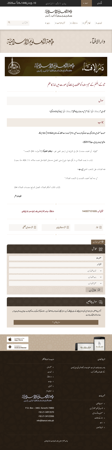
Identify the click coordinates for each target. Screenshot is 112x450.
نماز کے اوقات (99, 418)
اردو (86, 3)
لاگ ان (99, 3)
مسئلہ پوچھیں (99, 404)
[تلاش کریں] (9, 23)
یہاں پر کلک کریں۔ (95, 372)
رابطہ (48, 23)
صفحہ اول (49, 367)
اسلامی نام (49, 391)
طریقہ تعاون (99, 427)
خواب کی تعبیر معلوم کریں (96, 408)
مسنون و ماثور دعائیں (97, 413)
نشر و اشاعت (61, 23)
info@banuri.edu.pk (45, 420)
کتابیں (50, 386)
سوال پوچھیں (57, 322)
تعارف (99, 23)
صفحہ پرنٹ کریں (97, 242)
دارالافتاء (74, 23)
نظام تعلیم (87, 23)
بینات (50, 381)
